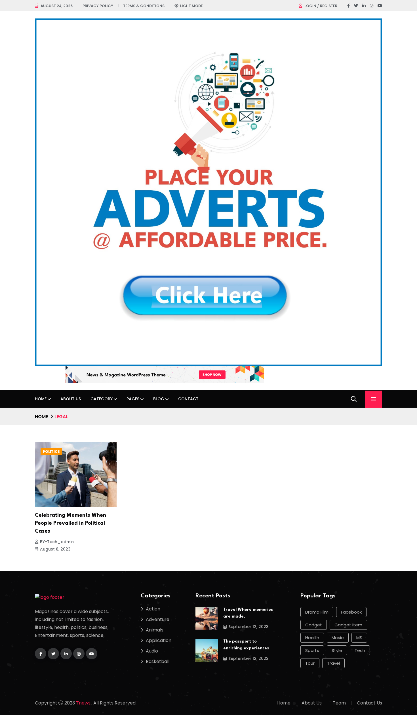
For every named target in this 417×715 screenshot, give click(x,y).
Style (337, 650)
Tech (360, 650)
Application (158, 640)
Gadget (313, 625)
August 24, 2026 (57, 6)
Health (312, 638)
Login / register (320, 6)
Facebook (351, 612)
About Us (70, 399)
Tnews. (83, 703)
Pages (133, 399)
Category (101, 399)
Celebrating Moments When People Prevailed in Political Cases (70, 523)
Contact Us (369, 703)
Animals (154, 630)
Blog (158, 399)
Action (153, 609)
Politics (51, 451)
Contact (188, 399)
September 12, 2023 (248, 626)
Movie (338, 638)
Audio (152, 651)
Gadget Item (348, 625)
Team (339, 703)
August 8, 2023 (55, 549)
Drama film (316, 612)
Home (41, 399)
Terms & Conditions (144, 6)
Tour (310, 663)
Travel (333, 663)
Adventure (157, 619)
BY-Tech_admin (57, 542)
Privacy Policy (98, 6)
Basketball (157, 661)
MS (359, 638)
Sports (312, 650)
